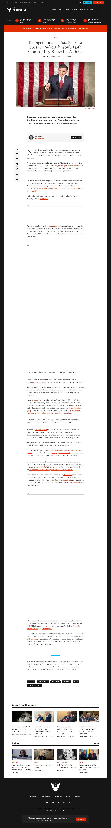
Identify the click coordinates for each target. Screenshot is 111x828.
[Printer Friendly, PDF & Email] (17, 179)
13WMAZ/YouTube (91, 108)
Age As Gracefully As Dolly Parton (43, 766)
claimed (57, 387)
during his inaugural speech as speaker (66, 166)
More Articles (76, 137)
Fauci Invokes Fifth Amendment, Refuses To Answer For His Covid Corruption (87, 730)
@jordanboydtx (40, 138)
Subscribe (98, 2)
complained (44, 199)
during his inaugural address (57, 462)
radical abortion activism (62, 480)
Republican (66, 681)
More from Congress (24, 705)
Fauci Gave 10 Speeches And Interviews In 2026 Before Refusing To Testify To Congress (66, 730)
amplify (81, 483)
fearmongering (47, 629)
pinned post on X (55, 226)
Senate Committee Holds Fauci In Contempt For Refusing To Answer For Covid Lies (43, 730)
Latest (15, 743)
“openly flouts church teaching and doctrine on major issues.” (51, 470)
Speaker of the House (34, 685)
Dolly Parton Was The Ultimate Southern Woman (66, 766)
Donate (88, 2)
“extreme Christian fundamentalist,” (49, 189)
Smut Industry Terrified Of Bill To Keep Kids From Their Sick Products (21, 729)
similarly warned (41, 430)
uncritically (74, 483)
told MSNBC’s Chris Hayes (36, 382)
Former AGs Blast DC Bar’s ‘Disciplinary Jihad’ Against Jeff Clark (89, 767)
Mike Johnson (55, 681)
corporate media (43, 681)
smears (76, 681)
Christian (31, 681)
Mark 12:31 (67, 475)
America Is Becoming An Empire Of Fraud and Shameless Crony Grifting (21, 767)
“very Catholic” (41, 467)
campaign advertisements (61, 453)
